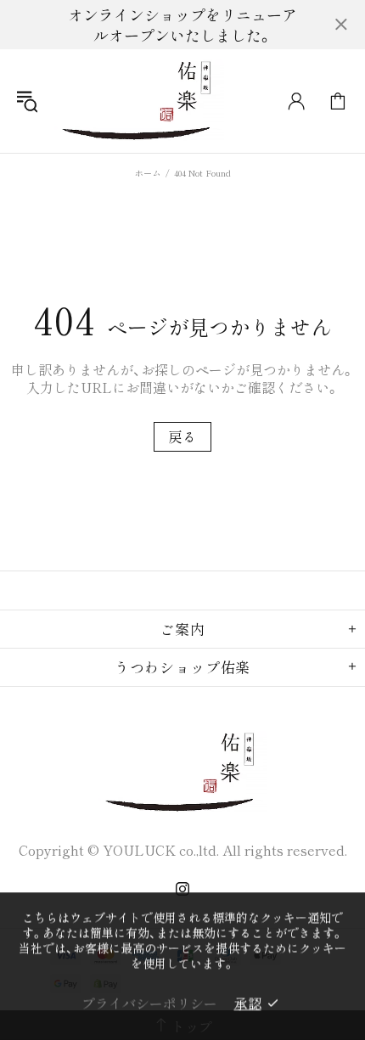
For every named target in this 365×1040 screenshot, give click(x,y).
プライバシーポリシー (149, 1002)
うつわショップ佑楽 (139, 101)
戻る (182, 436)
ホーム (147, 172)
